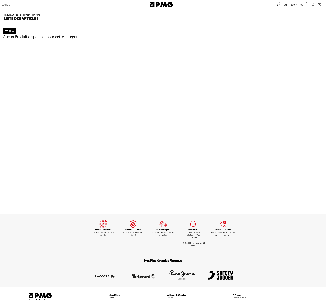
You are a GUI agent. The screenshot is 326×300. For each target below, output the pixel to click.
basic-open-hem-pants (30, 14)
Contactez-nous (239, 297)
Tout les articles (11, 14)
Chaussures (171, 297)
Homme (112, 297)
